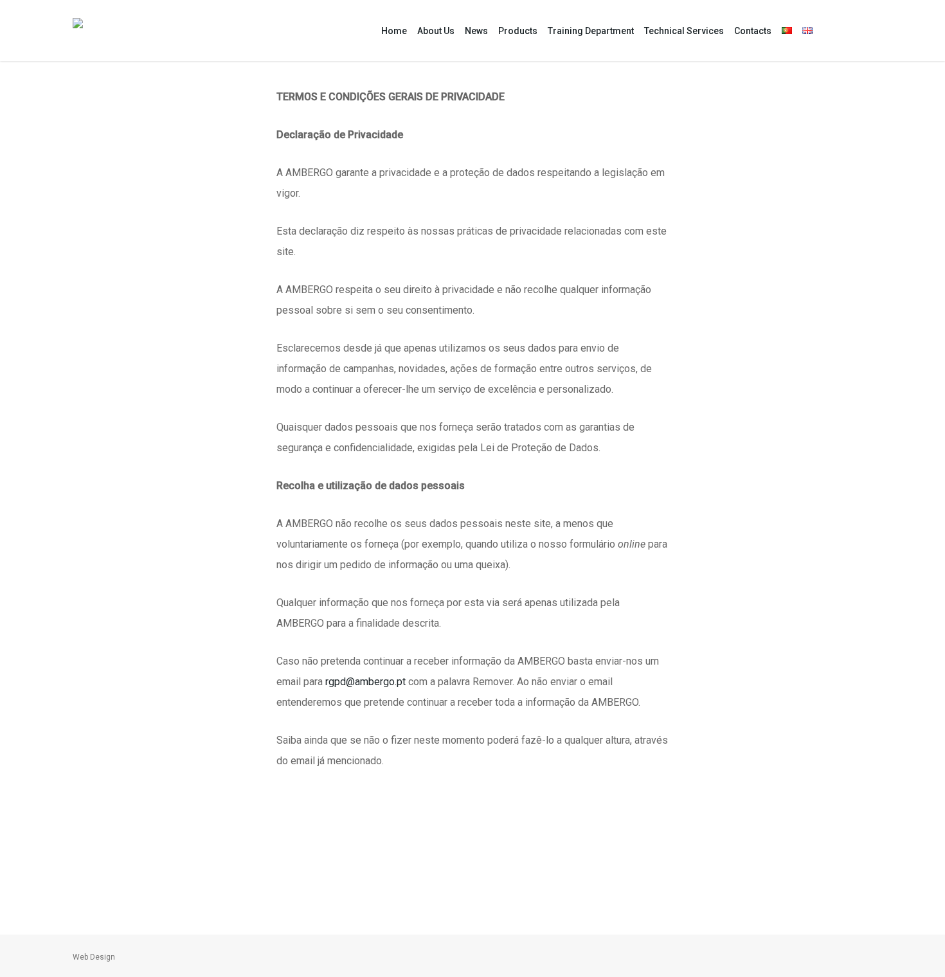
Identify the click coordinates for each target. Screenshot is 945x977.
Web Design (94, 957)
